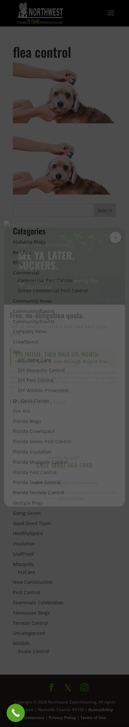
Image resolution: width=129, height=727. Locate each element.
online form (51, 402)
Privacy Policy (71, 497)
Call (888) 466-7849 (64, 465)
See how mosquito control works (64, 483)
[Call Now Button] (16, 713)
